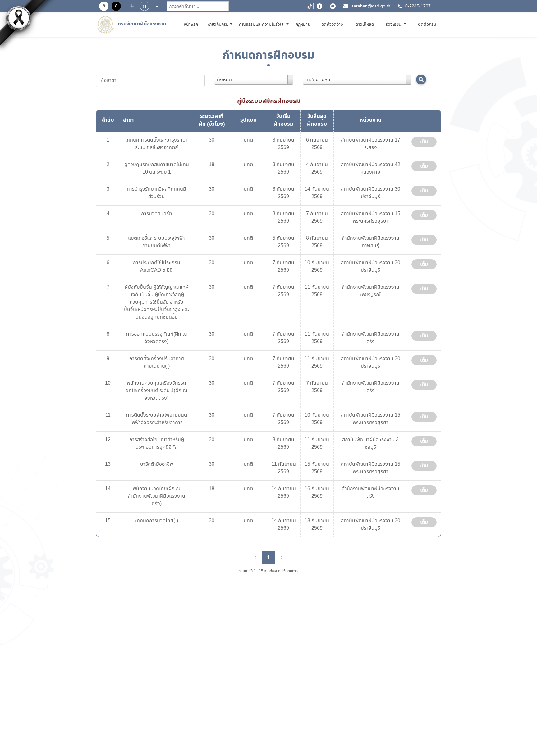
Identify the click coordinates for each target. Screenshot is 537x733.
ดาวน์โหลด (365, 24)
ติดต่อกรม (427, 24)
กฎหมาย (303, 24)
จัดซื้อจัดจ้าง (332, 24)
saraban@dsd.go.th (370, 6)
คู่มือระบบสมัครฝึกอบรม (268, 101)
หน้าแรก (192, 24)
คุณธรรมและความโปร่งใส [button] (262, 24)
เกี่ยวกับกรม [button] (218, 24)
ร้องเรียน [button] (394, 24)
